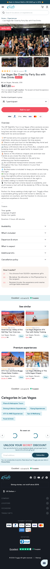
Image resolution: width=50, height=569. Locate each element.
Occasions (6, 508)
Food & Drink (8, 419)
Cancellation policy (9, 259)
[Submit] (3, 12)
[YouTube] (39, 478)
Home (3, 18)
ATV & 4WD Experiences (13, 414)
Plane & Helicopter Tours (13, 403)
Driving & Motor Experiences (14, 408)
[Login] (47, 7)
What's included (8, 233)
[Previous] (2, 435)
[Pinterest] (47, 478)
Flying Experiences (37, 408)
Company (5, 498)
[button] (44, 563)
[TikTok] (43, 478)
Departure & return (9, 239)
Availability (6, 226)
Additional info (7, 253)
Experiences (12, 18)
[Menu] (3, 7)
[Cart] (42, 7)
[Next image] (47, 62)
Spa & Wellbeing (33, 414)
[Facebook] (31, 478)
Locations (5, 503)
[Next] (46, 40)
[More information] (25, 71)
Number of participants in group (11, 97)
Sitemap (38, 558)
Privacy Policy (5, 462)
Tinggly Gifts (6, 513)
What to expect (8, 246)
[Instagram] (35, 478)
